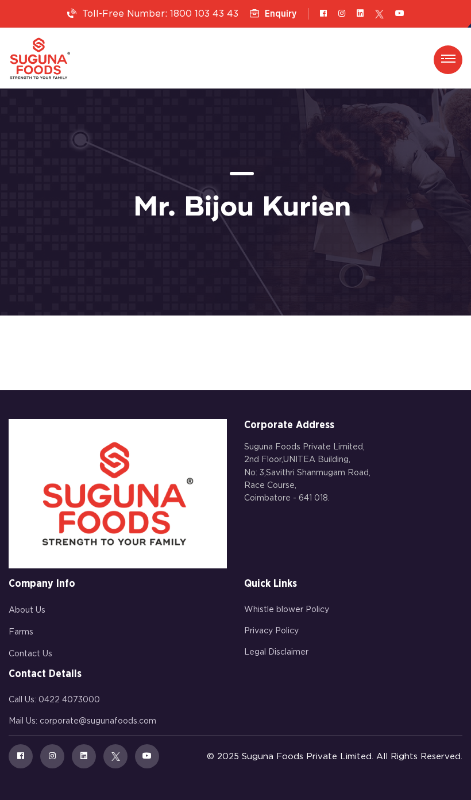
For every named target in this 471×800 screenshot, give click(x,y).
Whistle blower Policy (286, 609)
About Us (27, 610)
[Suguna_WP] (40, 58)
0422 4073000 (69, 700)
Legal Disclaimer (276, 652)
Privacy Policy (271, 631)
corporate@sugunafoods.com (98, 721)
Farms (21, 632)
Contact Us (30, 654)
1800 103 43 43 (204, 14)
